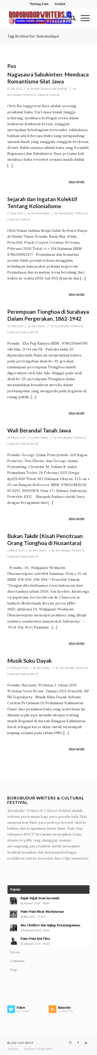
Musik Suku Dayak (29, 660)
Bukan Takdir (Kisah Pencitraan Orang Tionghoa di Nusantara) (45, 539)
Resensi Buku (40, 213)
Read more (76, 182)
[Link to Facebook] (78, 1043)
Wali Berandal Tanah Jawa (39, 430)
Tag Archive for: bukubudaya (33, 35)
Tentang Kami (38, 4)
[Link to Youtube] (86, 1043)
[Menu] (83, 18)
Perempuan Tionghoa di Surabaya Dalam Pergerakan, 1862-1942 (48, 315)
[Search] (70, 18)
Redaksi (60, 4)
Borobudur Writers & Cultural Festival (33, 95)
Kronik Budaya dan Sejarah (48, 88)
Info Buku (38, 326)
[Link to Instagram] (70, 1043)
